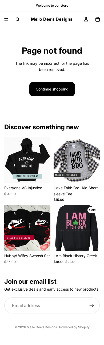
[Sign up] (91, 305)
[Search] (17, 19)
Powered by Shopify (74, 327)
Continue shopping (52, 89)
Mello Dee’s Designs (42, 327)
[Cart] (97, 19)
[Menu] (6, 19)
